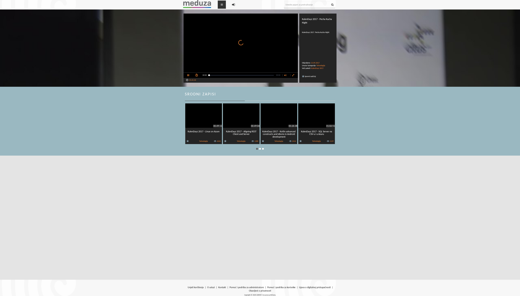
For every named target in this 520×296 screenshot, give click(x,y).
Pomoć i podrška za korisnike (281, 287)
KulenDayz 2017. (317, 68)
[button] (188, 75)
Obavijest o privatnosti (260, 291)
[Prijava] (233, 5)
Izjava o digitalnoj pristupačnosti (315, 287)
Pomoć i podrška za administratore (247, 287)
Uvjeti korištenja (196, 287)
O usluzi (211, 287)
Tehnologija (320, 66)
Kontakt (222, 287)
